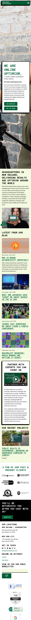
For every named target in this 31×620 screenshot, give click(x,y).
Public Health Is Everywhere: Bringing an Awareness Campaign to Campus (15, 451)
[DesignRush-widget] (15, 586)
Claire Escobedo (6, 321)
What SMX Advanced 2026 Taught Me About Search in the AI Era (14, 297)
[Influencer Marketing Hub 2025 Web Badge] (15, 598)
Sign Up (6, 575)
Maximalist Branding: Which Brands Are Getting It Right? (13, 355)
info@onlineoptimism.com (9, 550)
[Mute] (23, 384)
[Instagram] (12, 548)
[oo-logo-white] (6, 2)
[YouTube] (10, 548)
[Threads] (5, 548)
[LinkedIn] (7, 548)
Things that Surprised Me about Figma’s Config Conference (15, 326)
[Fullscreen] (25, 384)
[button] (28, 3)
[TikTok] (14, 548)
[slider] (15, 384)
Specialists (5, 560)
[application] (15, 379)
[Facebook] (2, 548)
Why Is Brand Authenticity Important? (15, 259)
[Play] (6, 384)
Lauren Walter (5, 292)
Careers (4, 557)
